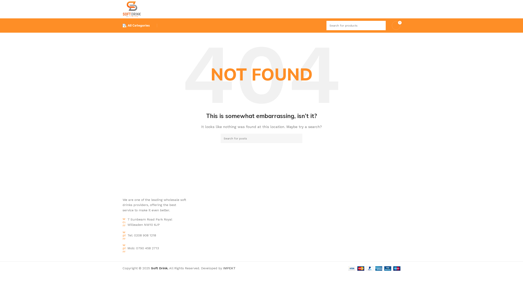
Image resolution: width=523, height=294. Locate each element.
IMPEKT (229, 268)
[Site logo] (132, 9)
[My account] (398, 9)
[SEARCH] (381, 25)
